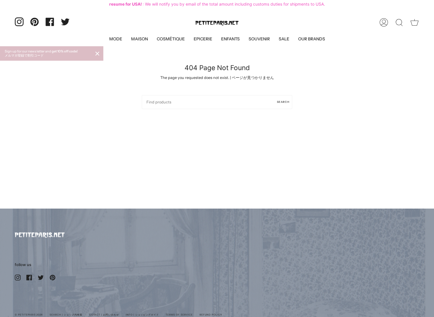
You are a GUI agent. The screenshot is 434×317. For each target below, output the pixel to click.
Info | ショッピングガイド (142, 314)
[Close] (97, 54)
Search (283, 101)
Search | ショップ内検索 (66, 314)
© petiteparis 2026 (29, 314)
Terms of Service (179, 314)
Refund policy (211, 314)
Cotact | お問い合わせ (104, 314)
